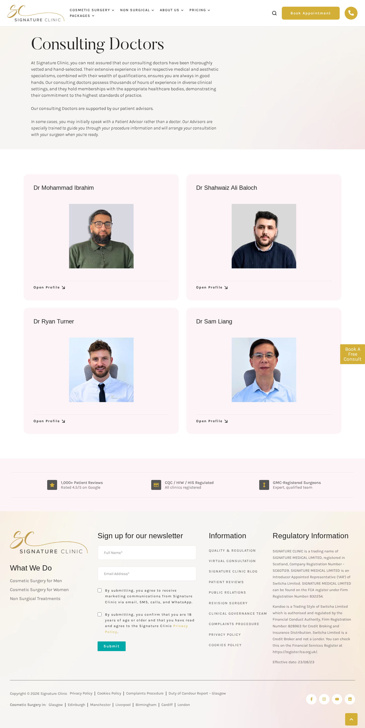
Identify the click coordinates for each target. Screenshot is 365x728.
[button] (311, 13)
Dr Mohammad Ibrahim (64, 187)
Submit (112, 646)
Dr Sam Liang (214, 321)
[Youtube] (337, 699)
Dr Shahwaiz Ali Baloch (226, 187)
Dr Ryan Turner (54, 321)
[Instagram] (324, 699)
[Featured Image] (101, 236)
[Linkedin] (350, 699)
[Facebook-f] (311, 699)
